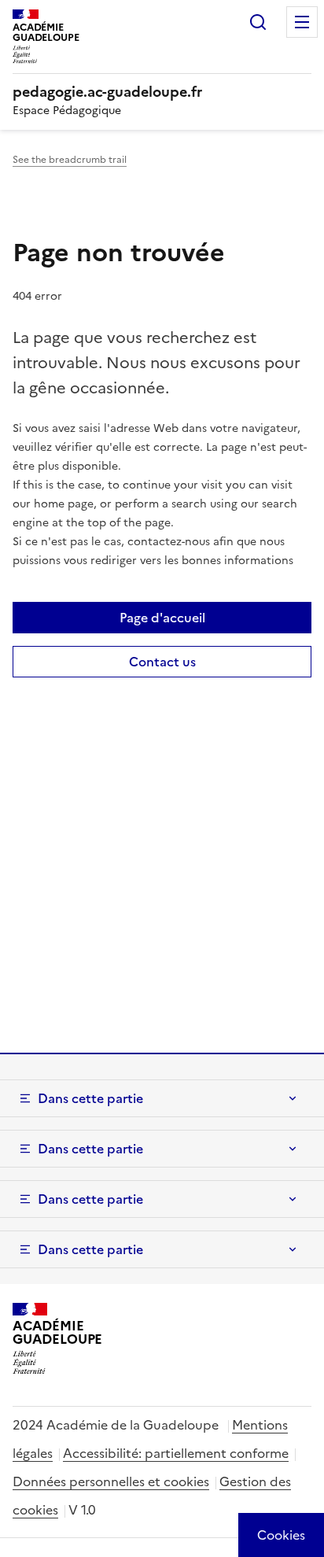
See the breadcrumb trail (70, 160)
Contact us (162, 661)
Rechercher (258, 22)
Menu (302, 22)
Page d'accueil (162, 617)
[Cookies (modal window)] (281, 1535)
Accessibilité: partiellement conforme (176, 1453)
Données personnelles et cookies (111, 1481)
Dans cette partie (90, 1098)
